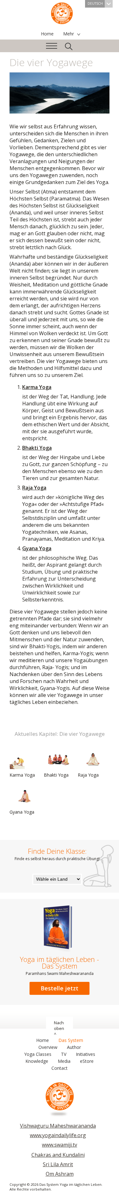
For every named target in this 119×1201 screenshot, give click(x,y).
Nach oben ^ (59, 1028)
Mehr (68, 34)
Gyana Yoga (36, 548)
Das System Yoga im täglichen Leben (62, 12)
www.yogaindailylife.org (58, 1135)
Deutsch (95, 3)
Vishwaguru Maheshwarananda (58, 1125)
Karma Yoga (36, 387)
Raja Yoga (34, 487)
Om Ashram (60, 1173)
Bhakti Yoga (37, 447)
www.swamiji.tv (59, 1144)
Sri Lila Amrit (58, 1164)
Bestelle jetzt (59, 988)
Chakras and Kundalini (58, 1154)
